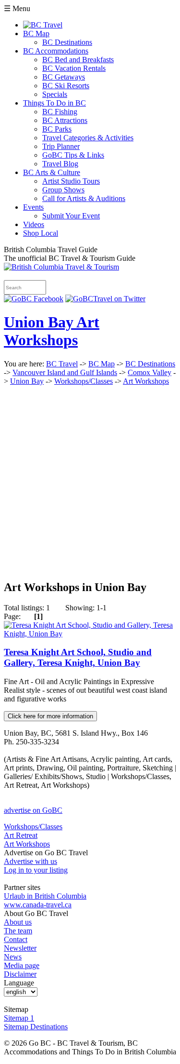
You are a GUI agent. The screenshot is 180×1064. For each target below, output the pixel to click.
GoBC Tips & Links (73, 155)
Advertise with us (30, 861)
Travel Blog (60, 164)
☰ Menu (17, 8)
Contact (15, 939)
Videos (33, 224)
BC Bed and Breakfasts (78, 59)
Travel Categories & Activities (87, 138)
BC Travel (62, 364)
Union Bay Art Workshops (51, 331)
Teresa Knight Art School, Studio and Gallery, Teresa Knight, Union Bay (78, 657)
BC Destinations (67, 42)
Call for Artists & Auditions (83, 198)
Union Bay (27, 381)
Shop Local (40, 233)
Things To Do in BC (54, 103)
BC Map (36, 33)
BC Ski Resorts (65, 85)
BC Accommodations (55, 51)
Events (33, 207)
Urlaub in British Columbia (45, 896)
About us (18, 922)
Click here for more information (50, 716)
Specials (54, 94)
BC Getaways (63, 77)
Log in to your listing (36, 870)
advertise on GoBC (33, 810)
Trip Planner (61, 146)
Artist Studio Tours (71, 181)
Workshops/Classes (83, 381)
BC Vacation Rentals (74, 68)
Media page (21, 965)
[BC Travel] (61, 267)
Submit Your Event (71, 216)
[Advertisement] (90, 481)
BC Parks (57, 129)
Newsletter (20, 948)
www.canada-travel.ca (38, 905)
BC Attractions (64, 120)
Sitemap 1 (19, 1018)
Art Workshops (146, 381)
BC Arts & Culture (51, 172)
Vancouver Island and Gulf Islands (64, 372)
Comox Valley (149, 372)
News (13, 957)
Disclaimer (20, 974)
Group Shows (63, 190)
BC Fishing (59, 112)
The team (18, 931)
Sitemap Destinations (36, 1027)
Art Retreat (20, 835)
